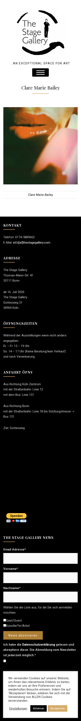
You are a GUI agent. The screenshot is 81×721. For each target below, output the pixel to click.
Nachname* (12, 588)
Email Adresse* (14, 549)
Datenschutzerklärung (38, 644)
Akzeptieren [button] (57, 708)
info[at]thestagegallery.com (31, 242)
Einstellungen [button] (18, 708)
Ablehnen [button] (38, 708)
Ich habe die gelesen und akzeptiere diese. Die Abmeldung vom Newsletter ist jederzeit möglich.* (39, 650)
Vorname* (10, 569)
